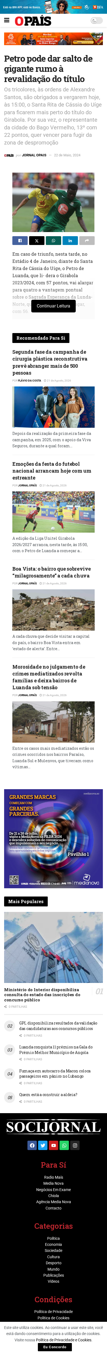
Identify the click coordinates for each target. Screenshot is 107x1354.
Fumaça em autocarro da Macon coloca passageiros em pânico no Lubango (55, 1073)
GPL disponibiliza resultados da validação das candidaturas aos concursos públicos (58, 1025)
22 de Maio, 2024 (67, 155)
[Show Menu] (6, 20)
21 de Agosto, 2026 (58, 380)
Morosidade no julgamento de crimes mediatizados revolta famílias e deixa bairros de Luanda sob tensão (48, 677)
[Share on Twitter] (36, 240)
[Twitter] (42, 1145)
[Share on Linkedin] (70, 240)
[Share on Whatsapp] (53, 240)
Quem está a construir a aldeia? (48, 1094)
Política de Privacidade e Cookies (63, 1340)
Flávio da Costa (29, 380)
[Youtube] (53, 1145)
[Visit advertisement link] (53, 42)
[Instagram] (75, 1145)
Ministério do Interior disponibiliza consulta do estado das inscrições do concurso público (42, 995)
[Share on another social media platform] (87, 240)
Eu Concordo (54, 1347)
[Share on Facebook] (20, 240)
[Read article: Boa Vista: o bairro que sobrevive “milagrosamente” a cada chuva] (53, 610)
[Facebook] (32, 1145)
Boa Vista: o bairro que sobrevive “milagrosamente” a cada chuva (51, 572)
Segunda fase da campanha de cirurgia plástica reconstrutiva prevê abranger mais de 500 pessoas (50, 362)
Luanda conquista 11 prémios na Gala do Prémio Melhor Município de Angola (55, 1049)
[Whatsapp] (64, 1145)
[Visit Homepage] (33, 20)
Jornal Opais (34, 155)
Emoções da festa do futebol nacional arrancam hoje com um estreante (51, 471)
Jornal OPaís (27, 485)
